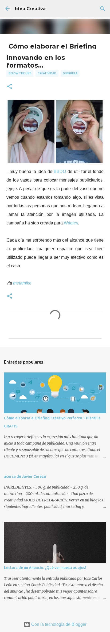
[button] (9, 86)
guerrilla (70, 73)
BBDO (60, 171)
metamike (22, 283)
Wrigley (71, 223)
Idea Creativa (30, 8)
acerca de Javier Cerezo (25, 476)
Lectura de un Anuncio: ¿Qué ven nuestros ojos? (45, 568)
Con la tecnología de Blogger (58, 624)
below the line (20, 73)
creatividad (47, 73)
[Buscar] (102, 8)
